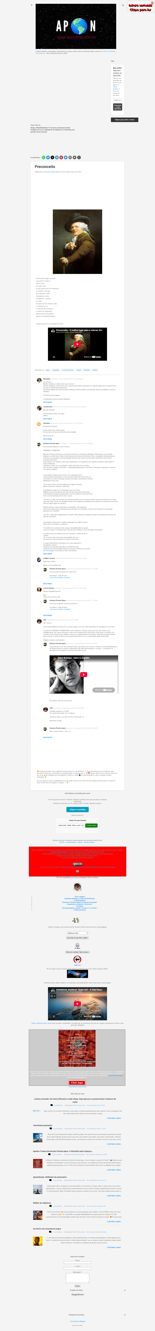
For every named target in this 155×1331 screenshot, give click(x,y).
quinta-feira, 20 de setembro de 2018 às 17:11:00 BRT (82, 600)
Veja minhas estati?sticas (77, 1087)
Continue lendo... (114, 1118)
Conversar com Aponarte (117, 107)
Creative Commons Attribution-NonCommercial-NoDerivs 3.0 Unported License (87, 867)
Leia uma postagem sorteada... (60, 577)
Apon (48, 370)
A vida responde (80, 910)
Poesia (78, 370)
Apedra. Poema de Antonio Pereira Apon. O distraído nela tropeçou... (63, 1151)
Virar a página (80, 897)
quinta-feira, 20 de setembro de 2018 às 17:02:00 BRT (70, 588)
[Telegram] (65, 157)
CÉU (44, 620)
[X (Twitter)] (52, 157)
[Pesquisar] (123, 6)
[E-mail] (70, 157)
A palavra (79, 906)
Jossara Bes (47, 407)
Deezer (80, 842)
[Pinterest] (61, 157)
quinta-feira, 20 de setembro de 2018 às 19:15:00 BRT (63, 620)
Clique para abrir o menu (125, 120)
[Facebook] (48, 157)
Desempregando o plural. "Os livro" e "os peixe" (79, 908)
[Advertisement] (101, 139)
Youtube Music (71, 842)
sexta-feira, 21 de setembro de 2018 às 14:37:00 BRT (82, 728)
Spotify (62, 842)
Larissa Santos (48, 588)
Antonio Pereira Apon (51, 443)
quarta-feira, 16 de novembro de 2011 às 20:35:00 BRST (69, 407)
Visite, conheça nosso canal (41, 1023)
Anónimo (46, 423)
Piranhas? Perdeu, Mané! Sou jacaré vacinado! (79, 902)
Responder (47, 402)
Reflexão (87, 370)
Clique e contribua (78, 809)
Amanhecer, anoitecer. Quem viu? (79, 904)
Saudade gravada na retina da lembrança (80, 898)
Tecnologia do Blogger (77, 1321)
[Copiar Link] (79, 157)
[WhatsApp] (43, 157)
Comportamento (68, 370)
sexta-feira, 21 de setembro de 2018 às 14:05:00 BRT (69, 708)
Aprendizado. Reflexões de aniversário (50, 1177)
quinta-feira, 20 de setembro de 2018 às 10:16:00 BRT (71, 558)
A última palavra (116, 87)
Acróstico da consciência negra (47, 1229)
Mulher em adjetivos (42, 1203)
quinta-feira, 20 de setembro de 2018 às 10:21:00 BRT (82, 569)
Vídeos (95, 370)
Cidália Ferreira (49, 558)
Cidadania (56, 370)
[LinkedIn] (57, 157)
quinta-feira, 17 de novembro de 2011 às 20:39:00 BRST (76, 443)
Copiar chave (91, 825)
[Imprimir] (74, 157)
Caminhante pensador (42, 1125)
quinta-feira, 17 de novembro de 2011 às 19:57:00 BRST (67, 423)
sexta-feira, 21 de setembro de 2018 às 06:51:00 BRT (82, 643)
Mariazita (46, 379)
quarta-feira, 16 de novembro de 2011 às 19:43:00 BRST (67, 379)
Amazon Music (89, 842)
